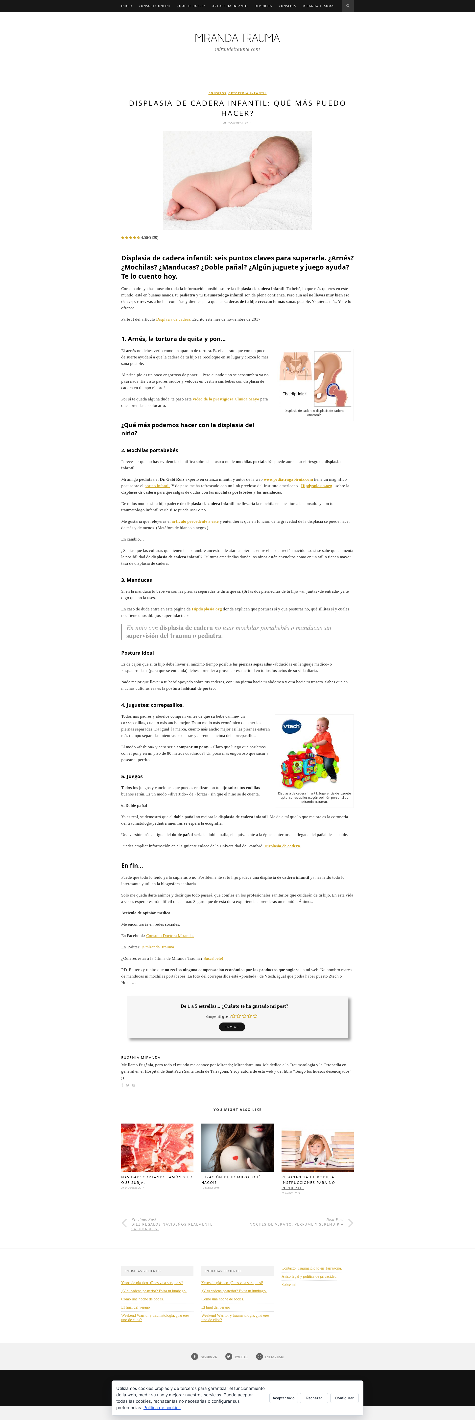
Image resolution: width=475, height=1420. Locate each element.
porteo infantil (157, 485)
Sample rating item (218, 1017)
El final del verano (135, 1307)
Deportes (263, 6)
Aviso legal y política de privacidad (309, 1276)
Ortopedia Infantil (230, 6)
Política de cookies (162, 1407)
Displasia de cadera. (174, 319)
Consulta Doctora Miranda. (170, 935)
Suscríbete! (213, 958)
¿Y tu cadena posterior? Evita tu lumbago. (154, 1291)
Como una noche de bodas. (142, 1299)
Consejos (287, 6)
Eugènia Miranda (141, 1057)
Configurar (344, 1398)
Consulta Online (155, 6)
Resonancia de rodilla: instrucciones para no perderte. (309, 1182)
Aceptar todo (284, 1398)
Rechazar (314, 1398)
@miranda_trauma (158, 947)
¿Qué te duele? (191, 6)
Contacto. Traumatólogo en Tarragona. (312, 1268)
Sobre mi (289, 1284)
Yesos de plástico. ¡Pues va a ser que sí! (152, 1283)
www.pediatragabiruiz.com (288, 479)
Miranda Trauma (318, 6)
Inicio (126, 6)
